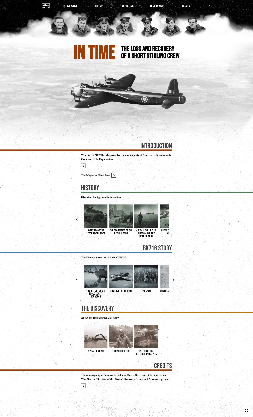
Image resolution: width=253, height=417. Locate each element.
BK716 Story (128, 6)
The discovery (157, 6)
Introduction (70, 6)
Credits (186, 6)
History (99, 6)
